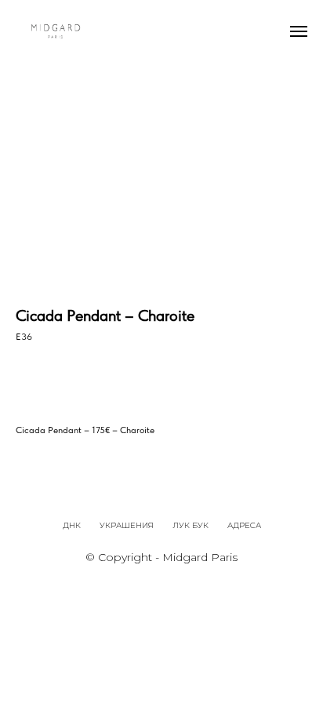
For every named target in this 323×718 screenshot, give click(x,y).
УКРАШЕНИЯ (127, 525)
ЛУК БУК (190, 525)
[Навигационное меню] (298, 31)
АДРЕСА (244, 525)
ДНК (72, 525)
